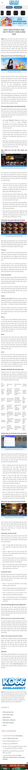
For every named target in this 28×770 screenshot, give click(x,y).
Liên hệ (4, 725)
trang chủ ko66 (13, 757)
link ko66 (5, 759)
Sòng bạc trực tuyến (6, 298)
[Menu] (2, 2)
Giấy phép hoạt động (8, 722)
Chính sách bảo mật (8, 712)
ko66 (19, 755)
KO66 (2, 692)
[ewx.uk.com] (14, 2)
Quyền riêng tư (6, 717)
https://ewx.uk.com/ (18, 664)
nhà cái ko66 (21, 757)
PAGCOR (11, 120)
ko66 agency (19, 735)
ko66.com (5, 757)
